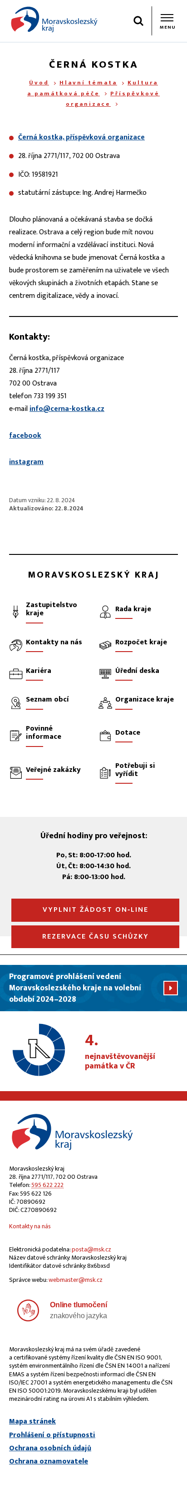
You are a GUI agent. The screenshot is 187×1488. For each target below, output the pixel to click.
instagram (26, 462)
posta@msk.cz (91, 1249)
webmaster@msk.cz (76, 1280)
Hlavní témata (88, 83)
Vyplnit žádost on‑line (95, 910)
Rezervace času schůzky (95, 936)
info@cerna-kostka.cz (67, 409)
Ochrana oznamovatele (48, 1462)
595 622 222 (47, 1185)
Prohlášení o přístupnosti (52, 1435)
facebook (25, 436)
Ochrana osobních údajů (50, 1448)
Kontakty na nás (30, 1226)
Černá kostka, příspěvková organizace (81, 137)
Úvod (39, 83)
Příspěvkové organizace (113, 99)
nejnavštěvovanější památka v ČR (120, 1052)
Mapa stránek (32, 1422)
